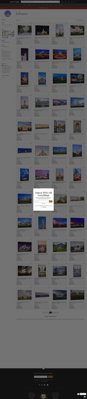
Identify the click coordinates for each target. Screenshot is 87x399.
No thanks (43, 203)
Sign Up (50, 201)
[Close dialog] (52, 189)
